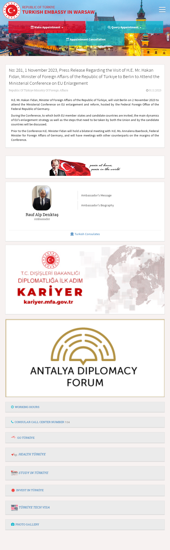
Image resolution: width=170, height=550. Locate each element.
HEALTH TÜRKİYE (31, 454)
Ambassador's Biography (97, 205)
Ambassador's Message (96, 195)
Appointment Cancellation (87, 39)
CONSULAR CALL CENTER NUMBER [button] (42, 422)
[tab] (85, 407)
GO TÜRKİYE (26, 438)
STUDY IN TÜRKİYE (33, 473)
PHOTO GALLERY (27, 524)
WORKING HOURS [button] (27, 407)
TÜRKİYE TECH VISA (34, 507)
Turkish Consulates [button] (87, 234)
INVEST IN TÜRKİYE (30, 490)
